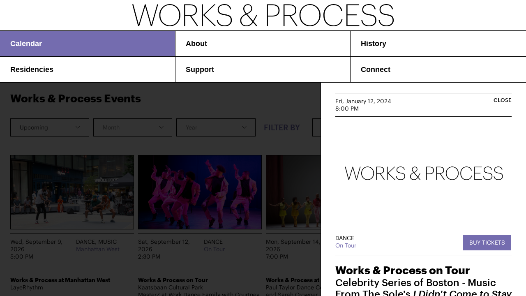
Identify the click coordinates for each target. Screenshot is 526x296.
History (373, 43)
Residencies (31, 69)
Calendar (26, 43)
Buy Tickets (487, 242)
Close (503, 100)
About (196, 43)
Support (200, 69)
